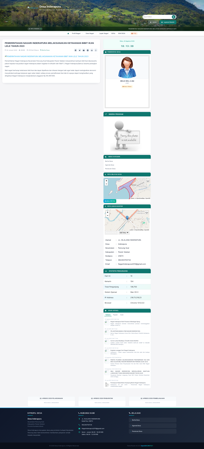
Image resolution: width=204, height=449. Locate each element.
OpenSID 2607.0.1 (147, 446)
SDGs (113, 33)
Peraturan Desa (110, 168)
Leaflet (132, 198)
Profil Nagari (76, 33)
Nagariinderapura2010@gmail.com (93, 428)
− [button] (106, 184)
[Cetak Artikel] (92, 50)
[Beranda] (68, 33)
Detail (123, 233)
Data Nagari (90, 33)
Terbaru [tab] (108, 315)
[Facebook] (75, 50)
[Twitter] (79, 50)
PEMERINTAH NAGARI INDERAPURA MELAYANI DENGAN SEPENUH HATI (152, 29)
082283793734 (87, 425)
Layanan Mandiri (169, 22)
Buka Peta (110, 201)
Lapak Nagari (103, 33)
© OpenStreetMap (139, 198)
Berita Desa (46, 50)
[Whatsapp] (96, 50)
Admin (154, 22)
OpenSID (147, 198)
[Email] (83, 50)
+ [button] (106, 180)
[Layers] (147, 180)
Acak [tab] (121, 315)
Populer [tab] (115, 315)
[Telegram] (87, 50)
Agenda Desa (109, 165)
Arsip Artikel (113, 310)
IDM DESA (121, 33)
